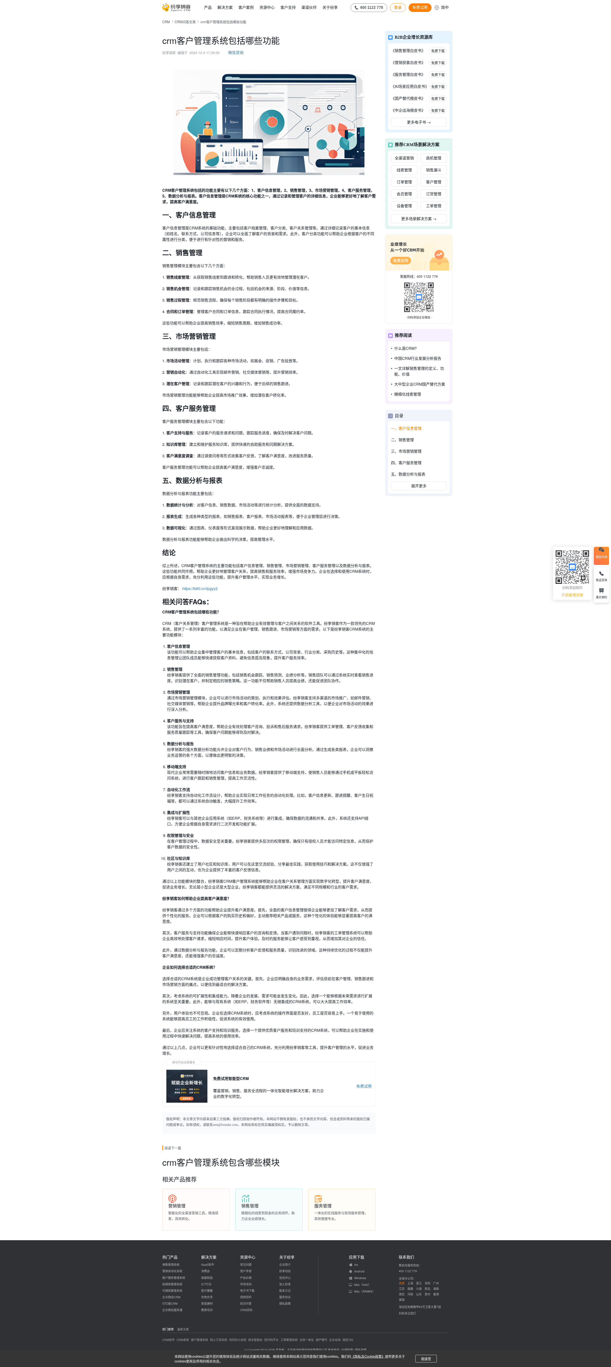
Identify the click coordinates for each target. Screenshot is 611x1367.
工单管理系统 (289, 1340)
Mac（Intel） (362, 1284)
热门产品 (170, 1257)
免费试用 (420, 7)
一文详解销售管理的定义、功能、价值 (419, 371)
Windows (360, 1278)
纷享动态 (285, 1271)
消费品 (205, 1271)
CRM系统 (183, 1340)
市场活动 (246, 1284)
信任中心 (285, 1278)
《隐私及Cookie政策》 (368, 1356)
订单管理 (404, 182)
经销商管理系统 (172, 1284)
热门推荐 (168, 1329)
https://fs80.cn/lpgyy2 (200, 588)
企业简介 (285, 1264)
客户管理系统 (199, 1340)
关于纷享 (330, 7)
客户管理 (433, 182)
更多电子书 (419, 122)
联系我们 (406, 1257)
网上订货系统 (218, 1340)
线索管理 (404, 170)
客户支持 (288, 7)
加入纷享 (285, 1284)
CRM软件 (168, 1340)
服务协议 (285, 1297)
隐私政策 (285, 1303)
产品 (208, 7)
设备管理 (404, 205)
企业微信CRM (171, 1297)
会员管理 (404, 194)
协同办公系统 (237, 1340)
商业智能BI (255, 1340)
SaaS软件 (207, 1264)
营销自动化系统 (172, 1271)
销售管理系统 (170, 1264)
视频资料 (246, 1297)
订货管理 (433, 194)
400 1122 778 (427, 276)
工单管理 (433, 205)
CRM (166, 21)
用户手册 (246, 1271)
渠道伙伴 (309, 7)
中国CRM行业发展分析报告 (417, 358)
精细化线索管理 (407, 394)
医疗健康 (207, 1290)
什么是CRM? (405, 348)
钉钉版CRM (170, 1303)
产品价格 (246, 1278)
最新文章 (183, 1329)
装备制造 (207, 1278)
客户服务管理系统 (173, 1278)
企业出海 (335, 1340)
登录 (398, 7)
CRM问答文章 (185, 21)
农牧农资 (207, 1297)
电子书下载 (247, 1290)
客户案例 (246, 7)
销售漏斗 (433, 170)
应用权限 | (348, 1350)
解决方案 (225, 7)
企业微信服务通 (172, 1310)
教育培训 (207, 1310)
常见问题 (246, 1264)
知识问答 (246, 1303)
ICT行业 (206, 1284)
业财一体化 (307, 1340)
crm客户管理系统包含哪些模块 (221, 1162)
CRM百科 (246, 1310)
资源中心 (267, 7)
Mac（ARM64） (364, 1291)
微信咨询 (235, 52)
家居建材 (207, 1303)
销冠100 (347, 1340)
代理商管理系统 (172, 1290)
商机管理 (433, 158)
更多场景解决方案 (419, 218)
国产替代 (321, 1340)
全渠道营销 (404, 158)
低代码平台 (271, 1340)
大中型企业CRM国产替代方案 (419, 384)
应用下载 (356, 1257)
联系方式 (285, 1290)
